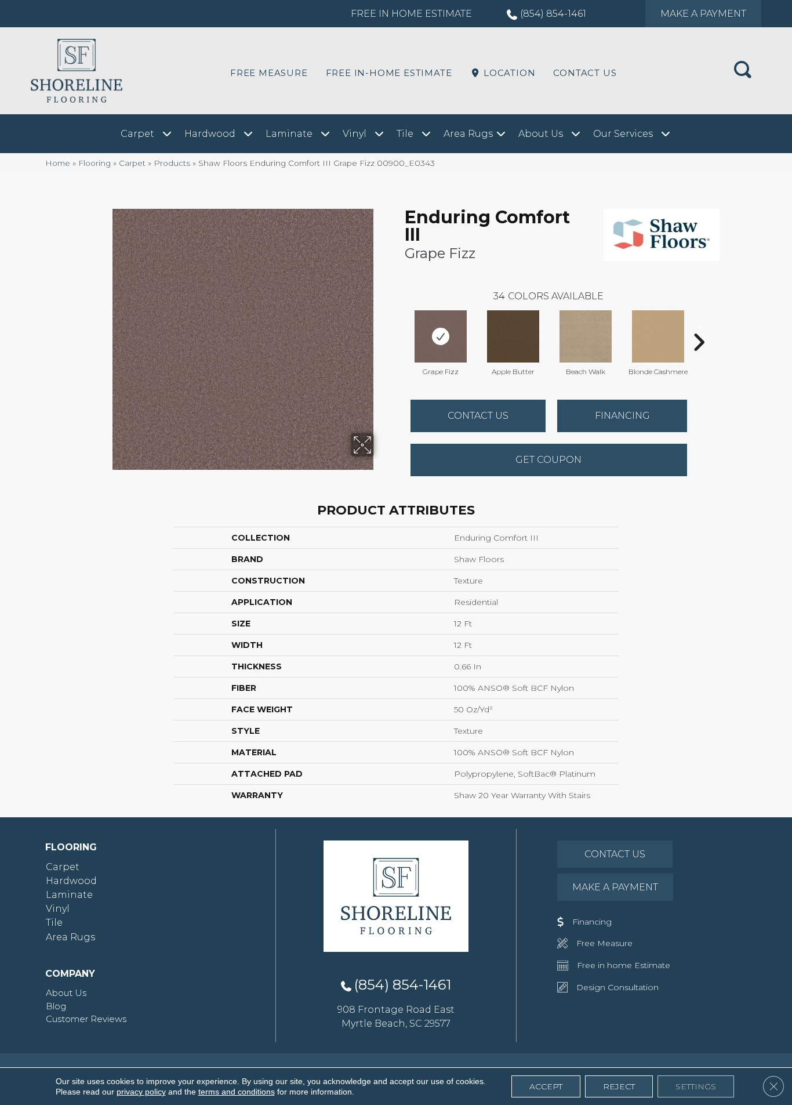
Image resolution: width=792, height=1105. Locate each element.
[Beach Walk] (586, 336)
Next (698, 325)
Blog (56, 1006)
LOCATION (508, 72)
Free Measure (269, 72)
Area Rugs (70, 937)
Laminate (69, 894)
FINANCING (622, 415)
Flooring (94, 163)
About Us (66, 992)
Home (57, 163)
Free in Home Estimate (411, 13)
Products (172, 163)
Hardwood (71, 880)
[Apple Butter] (513, 336)
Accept (545, 1086)
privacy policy (141, 1091)
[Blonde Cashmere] (658, 336)
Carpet (132, 163)
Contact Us (584, 72)
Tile (54, 922)
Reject (619, 1086)
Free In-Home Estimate (389, 72)
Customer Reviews (86, 1018)
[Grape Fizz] (441, 336)
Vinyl (58, 908)
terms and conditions (236, 1091)
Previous (399, 325)
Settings (695, 1086)
